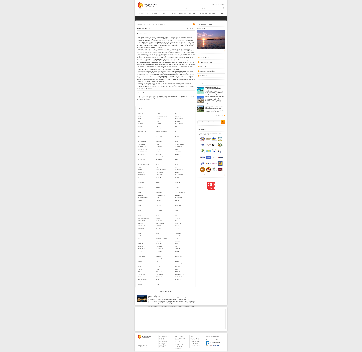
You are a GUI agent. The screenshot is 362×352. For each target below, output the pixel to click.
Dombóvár (140, 215)
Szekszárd (177, 182)
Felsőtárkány (141, 248)
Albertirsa (141, 123)
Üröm (176, 243)
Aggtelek (140, 118)
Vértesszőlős (179, 264)
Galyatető (140, 259)
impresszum (194, 343)
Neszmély (158, 253)
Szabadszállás (179, 169)
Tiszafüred (178, 233)
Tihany (176, 230)
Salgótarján (178, 146)
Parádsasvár (159, 276)
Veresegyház (178, 256)
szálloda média (195, 341)
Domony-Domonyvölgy (144, 218)
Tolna (176, 238)
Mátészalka (159, 220)
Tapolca (177, 213)
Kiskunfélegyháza (161, 169)
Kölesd (158, 182)
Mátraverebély (160, 223)
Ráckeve (177, 134)
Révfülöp (177, 139)
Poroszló (177, 128)
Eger (139, 238)
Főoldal (141, 13)
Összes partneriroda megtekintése (213, 175)
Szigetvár (177, 195)
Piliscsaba (177, 121)
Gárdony (140, 261)
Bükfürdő (140, 195)
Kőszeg (158, 197)
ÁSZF (192, 336)
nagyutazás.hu (142, 345)
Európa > (150, 24)
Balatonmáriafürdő (143, 162)
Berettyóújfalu (142, 174)
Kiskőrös (158, 167)
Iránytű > (146, 24)
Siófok (176, 159)
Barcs (139, 167)
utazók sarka (179, 344)
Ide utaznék (190, 28)
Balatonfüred (141, 154)
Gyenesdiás (141, 264)
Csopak (140, 205)
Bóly (139, 185)
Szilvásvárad (178, 197)
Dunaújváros (141, 225)
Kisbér (158, 164)
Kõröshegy (159, 141)
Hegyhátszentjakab (161, 116)
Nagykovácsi (159, 248)
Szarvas (177, 172)
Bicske (139, 177)
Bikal (139, 179)
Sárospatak (178, 151)
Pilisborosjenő (179, 118)
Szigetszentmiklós (180, 192)
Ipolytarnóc (159, 136)
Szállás (164, 13)
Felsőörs (140, 246)
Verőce (177, 259)
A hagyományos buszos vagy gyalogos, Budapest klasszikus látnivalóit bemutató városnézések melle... (214, 99)
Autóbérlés (193, 13)
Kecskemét (159, 154)
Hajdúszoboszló (142, 281)
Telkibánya (178, 223)
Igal (157, 134)
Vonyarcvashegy (179, 274)
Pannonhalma (159, 271)
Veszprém (177, 266)
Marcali (158, 218)
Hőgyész (158, 123)
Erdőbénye (141, 243)
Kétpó (158, 162)
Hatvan (158, 113)
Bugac (139, 192)
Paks (157, 269)
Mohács (158, 233)
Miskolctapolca (160, 230)
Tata (176, 215)
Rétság (177, 136)
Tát (175, 220)
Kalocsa (158, 144)
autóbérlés (163, 343)
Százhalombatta (179, 174)
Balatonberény (142, 144)
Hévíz (157, 121)
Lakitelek (158, 205)
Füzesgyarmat (141, 256)
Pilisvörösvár (179, 123)
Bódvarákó (141, 182)
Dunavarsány (141, 228)
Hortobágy (159, 128)
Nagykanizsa (159, 243)
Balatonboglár (142, 146)
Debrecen (140, 213)
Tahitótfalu (178, 205)
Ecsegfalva (141, 230)
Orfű (157, 261)
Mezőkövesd (163, 24)
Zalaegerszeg (179, 276)
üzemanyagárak (180, 338)
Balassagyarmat (142, 139)
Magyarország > (156, 24)
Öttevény (158, 266)
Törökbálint (178, 241)
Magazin (212, 13)
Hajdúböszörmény (143, 279)
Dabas (139, 210)
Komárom (158, 185)
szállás (161, 338)
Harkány (140, 284)
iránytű (177, 340)
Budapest (140, 113)
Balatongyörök (142, 156)
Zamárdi (177, 281)
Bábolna (140, 169)
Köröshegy (159, 192)
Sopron (177, 162)
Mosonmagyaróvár (161, 238)
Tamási (176, 210)
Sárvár (177, 154)
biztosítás (162, 345)
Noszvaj (158, 256)
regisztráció (221, 4)
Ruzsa (176, 141)
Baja (139, 136)
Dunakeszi (140, 223)
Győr (139, 271)
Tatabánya (177, 218)
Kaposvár (159, 146)
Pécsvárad (178, 116)
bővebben (220, 50)
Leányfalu (159, 207)
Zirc (176, 284)
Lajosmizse (159, 202)
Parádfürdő (159, 274)
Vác (176, 246)
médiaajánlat (195, 340)
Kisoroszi (158, 177)
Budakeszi (140, 187)
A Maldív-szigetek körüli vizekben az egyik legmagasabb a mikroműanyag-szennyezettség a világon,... (215, 90)
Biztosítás (203, 13)
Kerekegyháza (160, 156)
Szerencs (177, 190)
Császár (140, 202)
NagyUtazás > (140, 24)
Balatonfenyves (142, 149)
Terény (177, 225)
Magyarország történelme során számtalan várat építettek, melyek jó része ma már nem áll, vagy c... (214, 108)
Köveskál (158, 200)
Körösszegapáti (160, 195)
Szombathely (178, 202)
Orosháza (159, 264)
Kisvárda (158, 179)
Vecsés (177, 251)
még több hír (219, 115)
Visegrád (177, 271)
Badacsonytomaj (142, 131)
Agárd (139, 116)
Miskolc (158, 228)
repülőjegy (163, 341)
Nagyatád (158, 241)
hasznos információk (179, 342)
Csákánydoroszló (143, 197)
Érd (139, 241)
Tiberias (177, 228)
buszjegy (162, 340)
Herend (158, 118)
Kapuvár (158, 149)
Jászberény (159, 139)
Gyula (139, 276)
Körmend (158, 190)
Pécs (176, 113)
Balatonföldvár (142, 151)
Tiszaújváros (178, 236)
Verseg (177, 261)
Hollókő (158, 126)
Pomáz (176, 126)
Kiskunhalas (159, 172)
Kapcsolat (221, 13)
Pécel (157, 284)
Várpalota (177, 248)
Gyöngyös (140, 269)
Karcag (158, 151)
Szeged (177, 177)
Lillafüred (159, 210)
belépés (214, 4)
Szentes (177, 187)
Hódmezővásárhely (161, 131)
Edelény (140, 236)
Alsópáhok (141, 128)
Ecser (139, 233)
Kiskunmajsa (159, 174)
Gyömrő (140, 266)
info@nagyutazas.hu (205, 8)
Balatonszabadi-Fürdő (144, 164)
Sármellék (178, 149)
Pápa (157, 279)
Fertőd (140, 251)
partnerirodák (195, 345)
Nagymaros (159, 251)
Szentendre (178, 185)
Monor (158, 236)
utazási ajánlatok (165, 336)
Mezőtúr (158, 225)
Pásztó (158, 281)
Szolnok (177, 200)
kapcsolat (178, 348)
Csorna (140, 207)
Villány (177, 269)
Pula (176, 131)
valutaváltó (179, 336)
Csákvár (140, 200)
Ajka (139, 121)
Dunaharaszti (141, 220)
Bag (139, 134)
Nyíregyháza (159, 259)
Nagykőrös (159, 246)
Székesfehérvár (179, 179)
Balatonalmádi (142, 141)
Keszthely (159, 159)
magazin (162, 346)
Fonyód (140, 253)
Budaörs (140, 190)
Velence (177, 253)
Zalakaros (178, 279)
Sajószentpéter (179, 144)
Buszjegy (173, 13)
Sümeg (176, 167)
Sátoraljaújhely (179, 156)
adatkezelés (195, 338)
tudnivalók (178, 346)
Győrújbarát (141, 274)
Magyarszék (159, 213)
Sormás (177, 164)
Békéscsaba (141, 172)
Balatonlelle (141, 159)
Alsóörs (140, 126)
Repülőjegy (182, 13)
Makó (157, 215)
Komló (158, 187)
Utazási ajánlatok (153, 13)
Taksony (177, 207)
